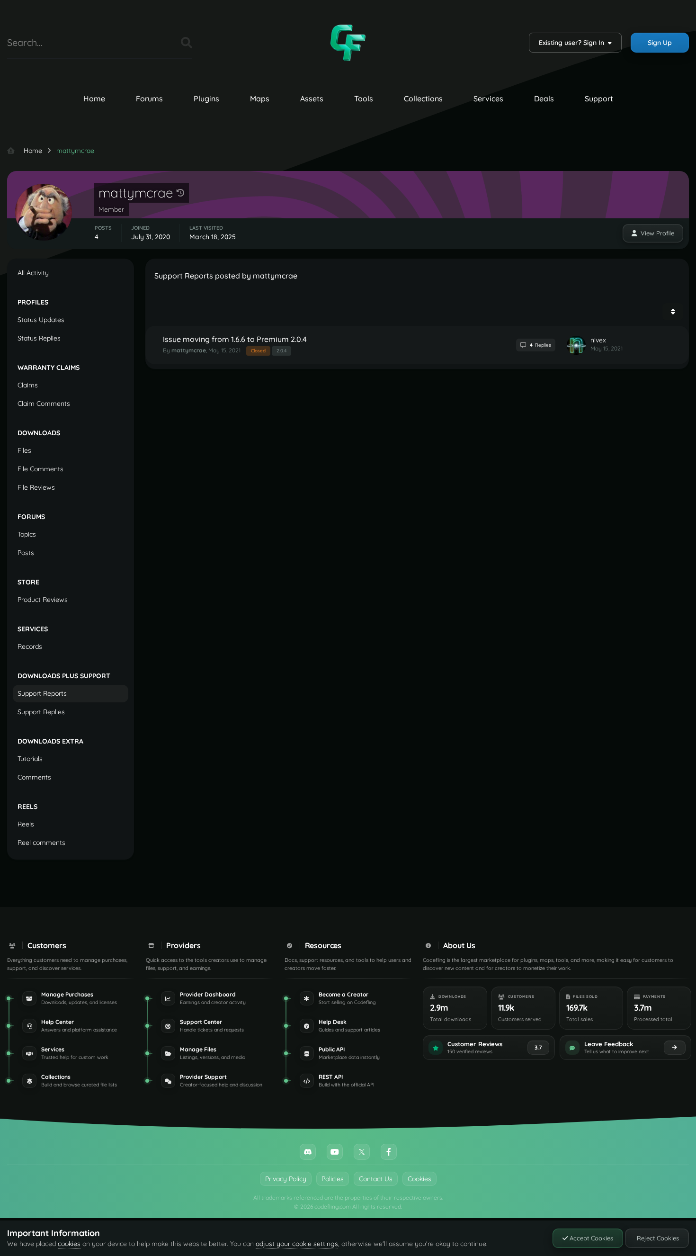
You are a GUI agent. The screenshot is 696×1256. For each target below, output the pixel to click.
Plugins (206, 98)
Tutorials (30, 758)
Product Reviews (43, 599)
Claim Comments (44, 403)
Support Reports (42, 693)
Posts (26, 552)
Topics (27, 534)
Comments (34, 777)
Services (488, 98)
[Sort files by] (672, 311)
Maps (259, 98)
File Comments (40, 469)
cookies (69, 1243)
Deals (544, 98)
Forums (149, 98)
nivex (598, 340)
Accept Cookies (590, 1238)
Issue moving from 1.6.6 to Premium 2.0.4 (235, 339)
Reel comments (41, 842)
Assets (311, 98)
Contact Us (376, 1179)
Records (30, 646)
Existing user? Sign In (573, 42)
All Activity (33, 273)
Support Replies (41, 712)
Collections (423, 98)
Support (599, 98)
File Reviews (36, 487)
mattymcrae (188, 350)
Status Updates (41, 319)
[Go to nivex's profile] (576, 345)
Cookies (419, 1179)
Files (162, 42)
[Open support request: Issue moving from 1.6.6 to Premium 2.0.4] (417, 345)
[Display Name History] (180, 192)
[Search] (186, 42)
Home (94, 98)
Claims (28, 385)
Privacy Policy (285, 1179)
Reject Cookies (657, 1238)
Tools (363, 98)
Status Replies (39, 338)
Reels (26, 824)
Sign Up (660, 42)
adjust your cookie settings (297, 1243)
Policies (332, 1179)
